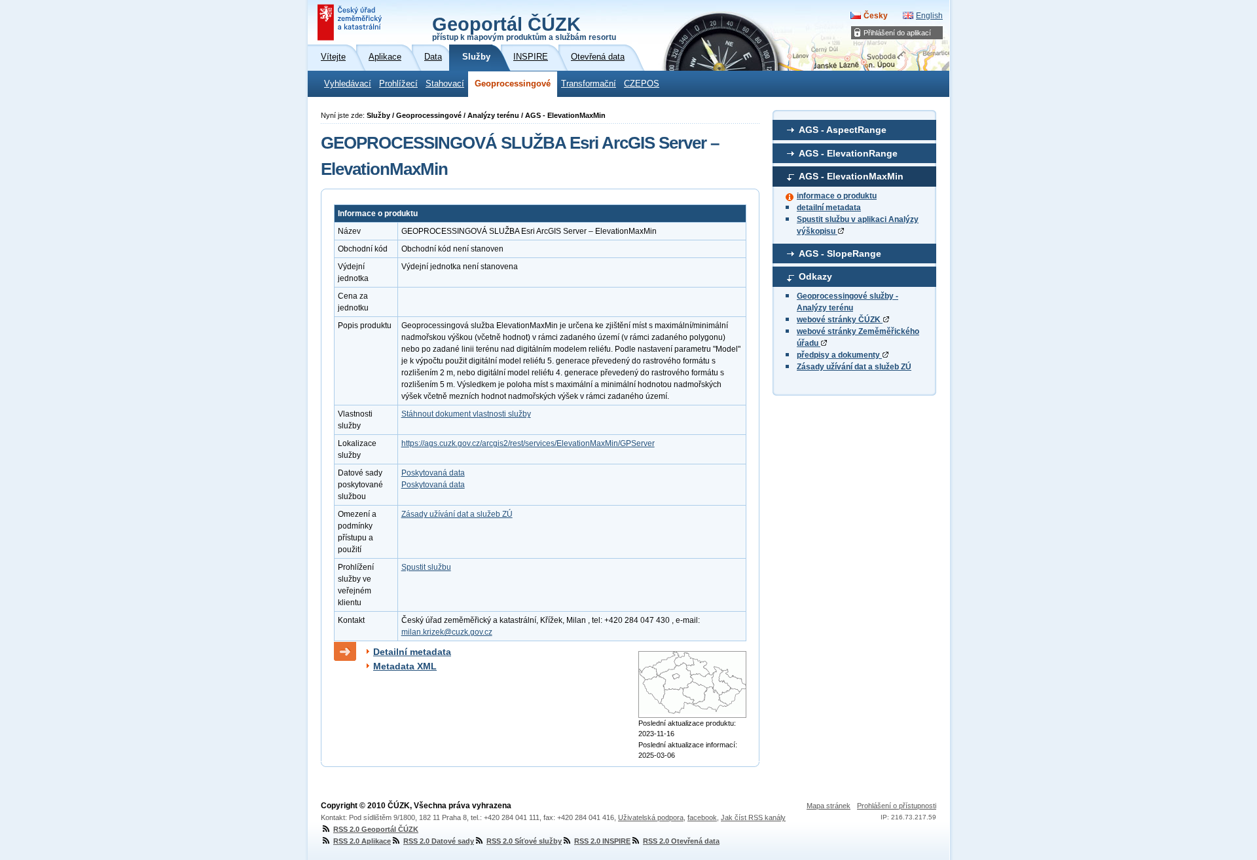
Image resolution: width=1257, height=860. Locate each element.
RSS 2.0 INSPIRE (602, 841)
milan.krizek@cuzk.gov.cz (446, 632)
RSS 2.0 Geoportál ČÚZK (375, 829)
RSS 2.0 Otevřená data (681, 841)
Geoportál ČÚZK (524, 27)
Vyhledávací (347, 83)
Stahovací (445, 83)
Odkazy (815, 276)
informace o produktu (837, 195)
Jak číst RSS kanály (753, 817)
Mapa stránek (828, 806)
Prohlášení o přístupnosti (896, 806)
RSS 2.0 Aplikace (362, 841)
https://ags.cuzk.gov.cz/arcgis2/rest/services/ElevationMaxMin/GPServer (528, 443)
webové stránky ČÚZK (840, 319)
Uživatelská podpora (650, 817)
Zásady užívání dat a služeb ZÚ (854, 366)
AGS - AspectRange (842, 129)
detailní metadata (829, 207)
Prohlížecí (398, 83)
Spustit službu (426, 567)
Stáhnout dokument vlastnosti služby (466, 414)
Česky (876, 15)
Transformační (588, 83)
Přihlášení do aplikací (897, 33)
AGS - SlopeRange (840, 253)
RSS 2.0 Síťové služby (524, 841)
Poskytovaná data (433, 472)
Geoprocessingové (513, 83)
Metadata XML (405, 666)
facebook (702, 817)
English (929, 15)
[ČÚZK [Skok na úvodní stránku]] (351, 22)
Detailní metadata (412, 651)
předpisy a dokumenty (839, 355)
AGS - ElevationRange (848, 153)
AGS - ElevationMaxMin (851, 176)
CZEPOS (641, 83)
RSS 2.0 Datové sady (438, 841)
